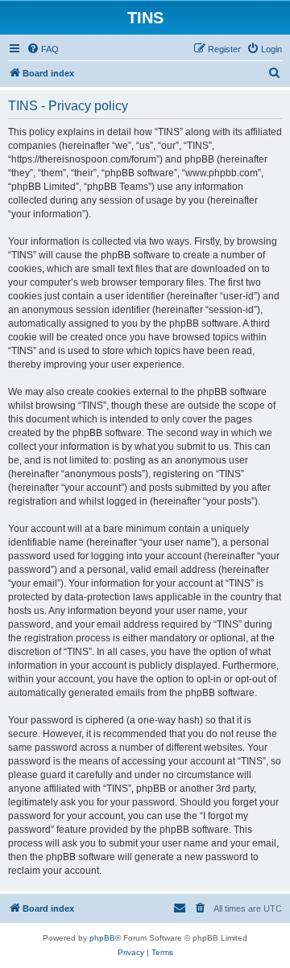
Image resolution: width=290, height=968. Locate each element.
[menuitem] (43, 49)
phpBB (102, 937)
